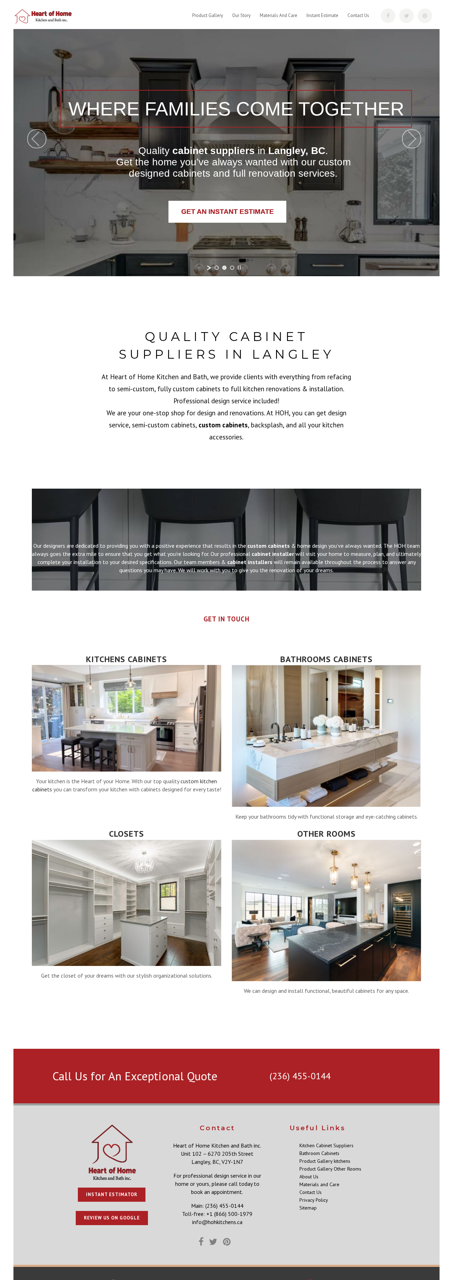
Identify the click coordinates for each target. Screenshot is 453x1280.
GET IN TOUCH (226, 619)
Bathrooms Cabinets (326, 659)
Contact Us (310, 1192)
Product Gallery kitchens (324, 1161)
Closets (126, 833)
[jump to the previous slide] (36, 138)
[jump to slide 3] (232, 268)
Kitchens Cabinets (126, 659)
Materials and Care (319, 1184)
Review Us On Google (112, 1218)
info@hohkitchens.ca (217, 1221)
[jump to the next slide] (411, 138)
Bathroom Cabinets (319, 1153)
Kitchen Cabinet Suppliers (326, 1145)
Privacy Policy (313, 1200)
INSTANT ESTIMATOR (111, 1194)
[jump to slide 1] (216, 268)
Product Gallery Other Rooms (330, 1169)
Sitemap (308, 1208)
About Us (309, 1176)
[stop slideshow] (239, 268)
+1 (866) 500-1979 (229, 1213)
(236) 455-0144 (300, 1076)
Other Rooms (326, 833)
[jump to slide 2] (224, 268)
